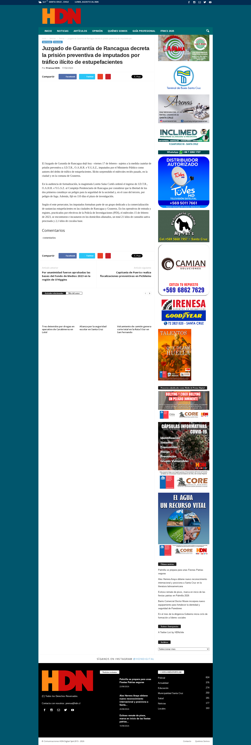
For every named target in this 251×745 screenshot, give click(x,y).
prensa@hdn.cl (73, 703)
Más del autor (74, 293)
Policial (57, 42)
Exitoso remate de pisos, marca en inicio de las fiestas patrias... (135, 718)
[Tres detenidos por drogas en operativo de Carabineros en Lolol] (59, 311)
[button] (207, 31)
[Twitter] (205, 2)
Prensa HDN (53, 67)
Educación (163, 688)
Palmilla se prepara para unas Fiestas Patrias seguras (180, 572)
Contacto (187, 741)
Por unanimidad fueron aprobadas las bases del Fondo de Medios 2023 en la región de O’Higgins (66, 276)
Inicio (48, 31)
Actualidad (163, 683)
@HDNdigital (143, 658)
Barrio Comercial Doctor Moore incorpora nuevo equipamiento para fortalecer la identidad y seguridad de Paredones (181, 605)
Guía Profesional (144, 31)
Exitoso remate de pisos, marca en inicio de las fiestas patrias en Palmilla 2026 (181, 594)
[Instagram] (194, 2)
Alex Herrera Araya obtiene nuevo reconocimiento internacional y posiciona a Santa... (134, 700)
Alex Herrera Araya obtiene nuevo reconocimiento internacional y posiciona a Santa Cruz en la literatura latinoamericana (182, 583)
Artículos (80, 31)
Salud (161, 698)
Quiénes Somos (117, 31)
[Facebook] (189, 2)
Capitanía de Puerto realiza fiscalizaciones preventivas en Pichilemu (125, 274)
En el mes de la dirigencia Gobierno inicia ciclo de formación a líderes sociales (182, 616)
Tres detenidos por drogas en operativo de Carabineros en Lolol (58, 329)
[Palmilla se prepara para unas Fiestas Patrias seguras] (108, 684)
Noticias (62, 31)
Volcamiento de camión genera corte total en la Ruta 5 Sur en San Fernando (134, 329)
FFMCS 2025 (167, 31)
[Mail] (200, 2)
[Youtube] (210, 2)
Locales (162, 708)
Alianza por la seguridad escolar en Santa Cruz (93, 328)
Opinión (97, 31)
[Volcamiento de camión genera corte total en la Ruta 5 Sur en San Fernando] (134, 311)
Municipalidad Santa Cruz (170, 693)
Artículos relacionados (54, 293)
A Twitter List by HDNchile (171, 632)
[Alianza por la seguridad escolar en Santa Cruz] (97, 311)
